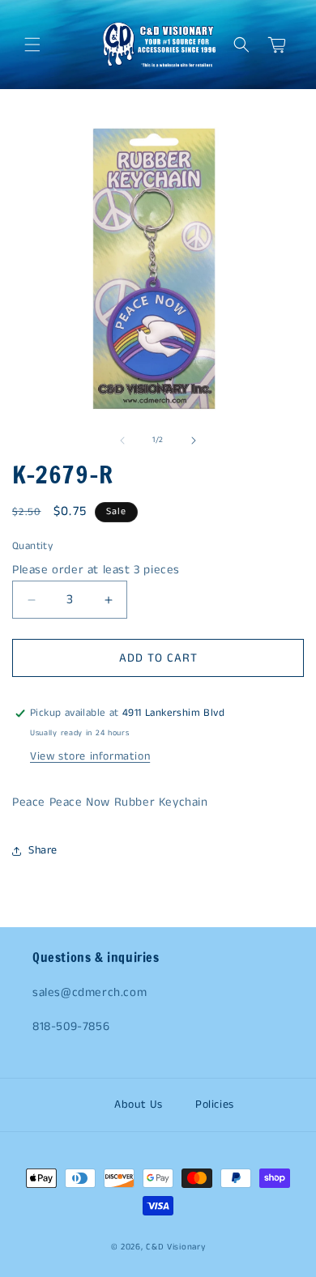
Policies (214, 1104)
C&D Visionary (175, 1247)
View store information (90, 756)
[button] (32, 44)
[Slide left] (122, 440)
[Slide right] (193, 440)
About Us (138, 1104)
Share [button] (43, 850)
